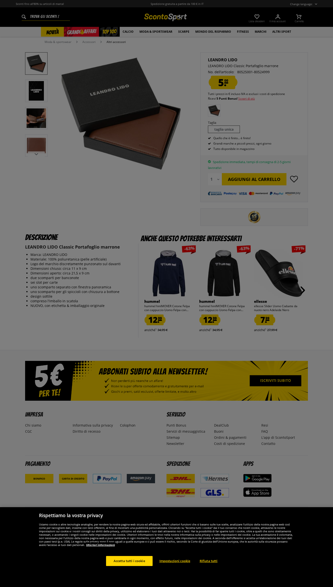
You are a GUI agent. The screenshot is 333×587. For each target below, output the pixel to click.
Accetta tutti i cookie (129, 560)
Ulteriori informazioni (100, 544)
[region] (166, 547)
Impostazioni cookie (174, 560)
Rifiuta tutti (209, 560)
